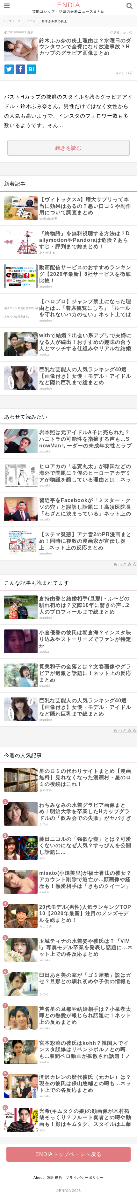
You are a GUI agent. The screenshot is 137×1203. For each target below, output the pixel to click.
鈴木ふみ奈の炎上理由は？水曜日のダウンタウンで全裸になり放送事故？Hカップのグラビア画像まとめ (85, 46)
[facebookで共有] (20, 69)
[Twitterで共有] (9, 69)
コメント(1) (124, 72)
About (38, 1177)
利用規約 (54, 1177)
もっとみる (125, 564)
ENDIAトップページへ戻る (68, 1154)
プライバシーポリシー (85, 1177)
